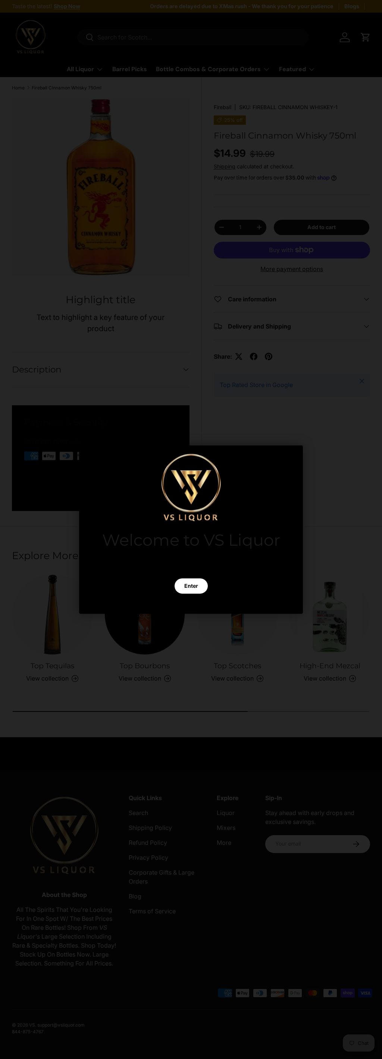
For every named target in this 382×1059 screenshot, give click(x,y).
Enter (191, 586)
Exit (191, 604)
